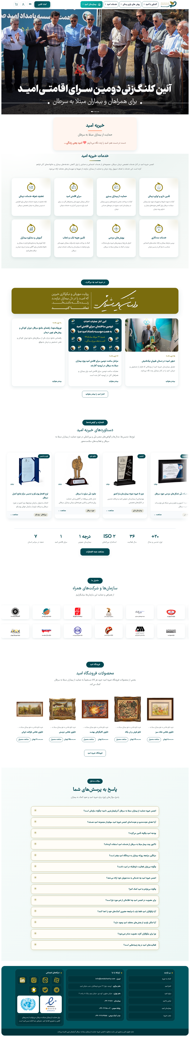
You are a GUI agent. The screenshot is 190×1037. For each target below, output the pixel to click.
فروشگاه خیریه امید (95, 753)
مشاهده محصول (154, 739)
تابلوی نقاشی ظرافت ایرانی (32, 732)
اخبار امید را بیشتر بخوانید (95, 394)
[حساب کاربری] (23, 4)
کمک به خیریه (166, 979)
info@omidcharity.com (105, 979)
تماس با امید (167, 1001)
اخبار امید (168, 986)
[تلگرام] (56, 990)
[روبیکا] (34, 990)
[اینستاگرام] (34, 980)
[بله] (45, 990)
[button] (92, 111)
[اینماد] (51, 1004)
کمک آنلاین (42, 4)
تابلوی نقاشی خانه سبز (164, 732)
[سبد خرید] (16, 4)
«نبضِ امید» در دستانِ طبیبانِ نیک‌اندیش (158, 361)
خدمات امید (112, 4)
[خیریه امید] (168, 4)
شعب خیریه (167, 1015)
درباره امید (168, 993)
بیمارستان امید (166, 1008)
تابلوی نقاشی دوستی (67, 732)
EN (30, 4)
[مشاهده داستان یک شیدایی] (95, 301)
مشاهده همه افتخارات (95, 551)
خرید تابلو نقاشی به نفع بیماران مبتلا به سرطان (160, 727)
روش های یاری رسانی (131, 4)
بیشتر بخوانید (170, 381)
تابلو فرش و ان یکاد (133, 732)
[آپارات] (56, 980)
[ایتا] (45, 980)
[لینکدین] (22, 980)
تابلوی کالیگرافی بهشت (99, 732)
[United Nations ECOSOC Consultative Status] (28, 1004)
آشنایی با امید (151, 4)
